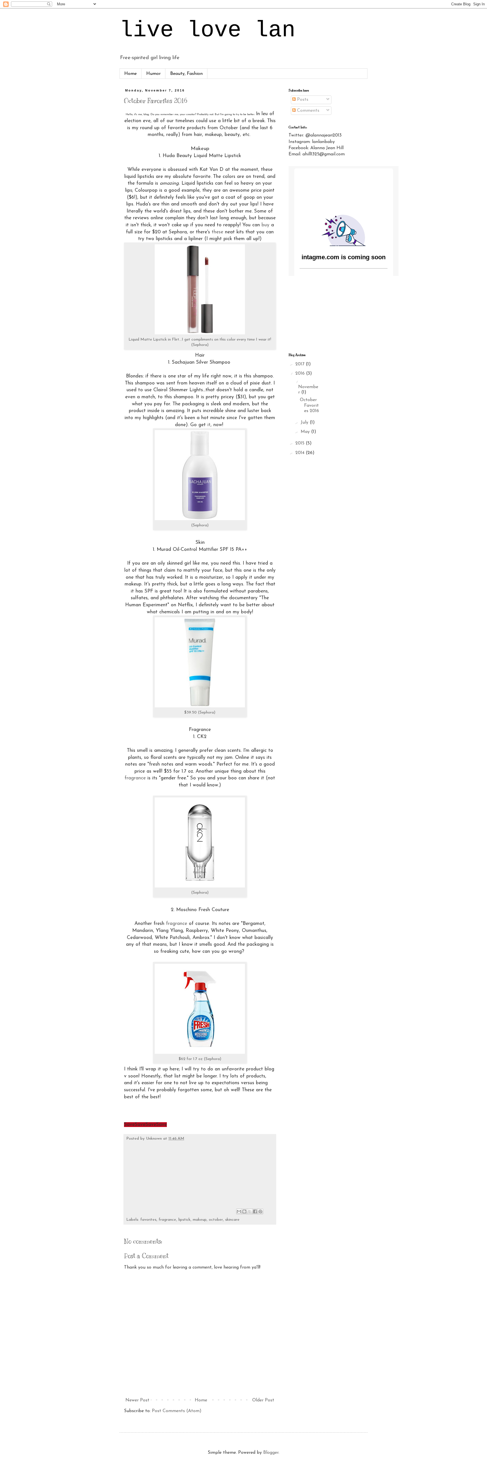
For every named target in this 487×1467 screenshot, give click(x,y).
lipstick (184, 1220)
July (305, 422)
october (216, 1220)
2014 (300, 453)
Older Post (263, 1400)
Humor (153, 73)
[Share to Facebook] (255, 1211)
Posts (302, 99)
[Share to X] (250, 1211)
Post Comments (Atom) (177, 1411)
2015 (300, 443)
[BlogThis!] (244, 1211)
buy (265, 225)
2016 (300, 373)
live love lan (207, 30)
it (209, 424)
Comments (307, 110)
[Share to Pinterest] (260, 1211)
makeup (200, 1220)
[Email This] (239, 1211)
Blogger (270, 1452)
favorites (148, 1220)
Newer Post (137, 1400)
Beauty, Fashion (186, 73)
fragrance (135, 778)
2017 (300, 364)
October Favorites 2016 (309, 405)
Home (130, 73)
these (217, 232)
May (306, 432)
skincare (232, 1220)
